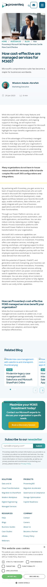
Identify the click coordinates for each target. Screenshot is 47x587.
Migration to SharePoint (11, 493)
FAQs (4, 518)
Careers (27, 522)
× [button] (44, 547)
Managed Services (9, 506)
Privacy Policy (26, 464)
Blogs (4, 522)
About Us (27, 527)
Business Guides (8, 527)
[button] (23, 582)
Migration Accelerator (32, 488)
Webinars (6, 540)
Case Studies (7, 531)
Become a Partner (31, 531)
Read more (22, 557)
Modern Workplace (9, 497)
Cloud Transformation (10, 488)
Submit (39, 446)
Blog (27, 41)
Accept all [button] (12, 576)
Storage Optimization (32, 497)
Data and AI (6, 483)
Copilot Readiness (31, 502)
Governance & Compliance (34, 493)
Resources (16, 41)
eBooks (4, 536)
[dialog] (23, 566)
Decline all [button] (34, 576)
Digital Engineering (9, 502)
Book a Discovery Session (23, 425)
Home (4, 41)
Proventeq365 (29, 483)
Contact (27, 518)
